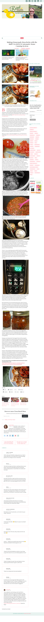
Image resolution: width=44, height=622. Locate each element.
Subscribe (25, 416)
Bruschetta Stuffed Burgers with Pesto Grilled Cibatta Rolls (23, 403)
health (38, 150)
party (36, 159)
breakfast (32, 135)
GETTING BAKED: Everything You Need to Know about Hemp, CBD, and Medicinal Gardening (8, 58)
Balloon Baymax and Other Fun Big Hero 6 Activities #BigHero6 (8, 442)
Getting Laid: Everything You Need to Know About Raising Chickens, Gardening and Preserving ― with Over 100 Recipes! (22, 59)
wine (31, 174)
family (31, 144)
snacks (31, 165)
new (36, 157)
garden (31, 146)
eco (35, 142)
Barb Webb (17, 48)
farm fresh (37, 144)
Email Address (32, 111)
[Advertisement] (22, 28)
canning (6, 419)
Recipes (13, 419)
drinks (31, 142)
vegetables (37, 172)
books (36, 133)
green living (32, 150)
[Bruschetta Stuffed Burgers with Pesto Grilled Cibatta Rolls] (24, 399)
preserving (10, 419)
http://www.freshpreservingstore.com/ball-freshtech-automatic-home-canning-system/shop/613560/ (13, 363)
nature (31, 157)
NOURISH (28, 48)
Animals (31, 129)
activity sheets (33, 127)
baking (31, 133)
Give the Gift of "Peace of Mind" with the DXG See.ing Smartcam (22, 442)
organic (31, 159)
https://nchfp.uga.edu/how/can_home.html (12, 603)
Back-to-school (33, 131)
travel (31, 172)
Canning (23, 48)
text (31, 117)
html (31, 116)
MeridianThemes (27, 613)
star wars (37, 165)
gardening (37, 146)
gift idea (32, 148)
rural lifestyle (33, 163)
